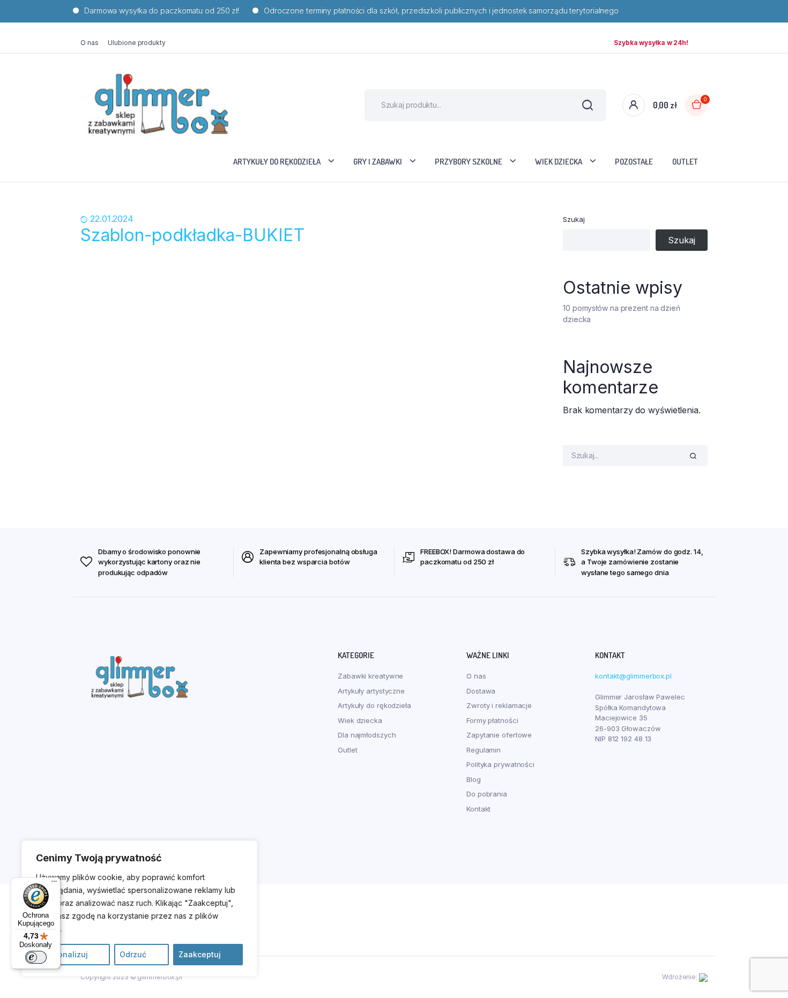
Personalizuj (64, 954)
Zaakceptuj (200, 954)
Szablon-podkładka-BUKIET (192, 235)
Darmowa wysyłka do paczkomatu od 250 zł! (147, 10)
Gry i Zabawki (377, 162)
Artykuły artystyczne (371, 691)
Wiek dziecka (558, 162)
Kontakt (478, 809)
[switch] (36, 957)
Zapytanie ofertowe (499, 735)
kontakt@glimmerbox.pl (633, 676)
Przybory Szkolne (468, 162)
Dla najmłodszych (367, 735)
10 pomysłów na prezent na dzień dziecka (621, 313)
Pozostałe (634, 162)
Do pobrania (486, 794)
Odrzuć (133, 954)
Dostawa (480, 691)
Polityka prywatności (500, 764)
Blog (473, 779)
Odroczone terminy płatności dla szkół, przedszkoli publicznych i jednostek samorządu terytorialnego (426, 10)
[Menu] (54, 883)
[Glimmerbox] (158, 105)
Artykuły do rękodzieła (277, 162)
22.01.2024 (111, 218)
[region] (139, 908)
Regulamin (483, 750)
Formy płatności (492, 720)
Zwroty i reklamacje (499, 705)
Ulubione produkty (136, 43)
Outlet (685, 162)
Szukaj (573, 219)
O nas (89, 43)
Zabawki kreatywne (370, 676)
